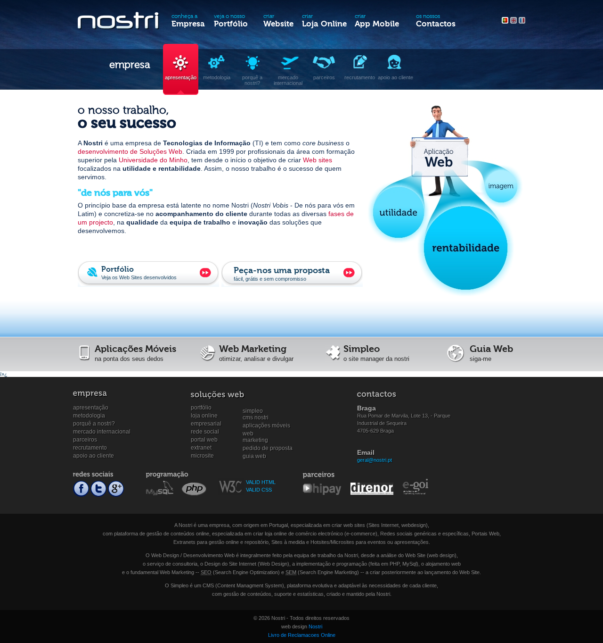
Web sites (317, 160)
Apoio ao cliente (93, 455)
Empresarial (206, 423)
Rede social (205, 431)
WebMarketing (255, 433)
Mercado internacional (101, 431)
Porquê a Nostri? (94, 423)
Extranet (201, 447)
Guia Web (254, 456)
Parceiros (85, 439)
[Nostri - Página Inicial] (119, 22)
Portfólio (201, 407)
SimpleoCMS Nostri (256, 411)
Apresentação (90, 407)
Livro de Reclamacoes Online (301, 635)
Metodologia (89, 415)
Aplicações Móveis (266, 425)
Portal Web (204, 439)
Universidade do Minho (153, 160)
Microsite (202, 455)
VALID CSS (259, 490)
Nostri (315, 626)
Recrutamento (90, 447)
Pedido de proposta (268, 448)
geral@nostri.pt (374, 460)
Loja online (204, 415)
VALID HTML (261, 482)
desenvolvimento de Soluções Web (130, 151)
